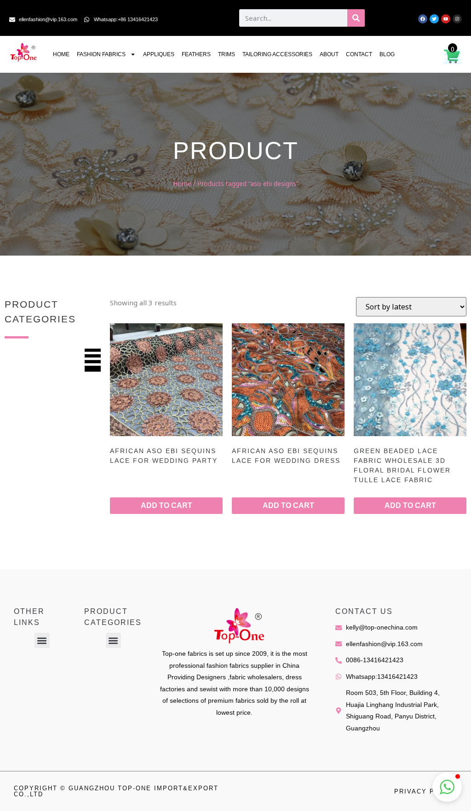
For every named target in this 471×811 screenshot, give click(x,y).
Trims (226, 54)
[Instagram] (457, 18)
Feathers (196, 54)
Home (61, 54)
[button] (42, 640)
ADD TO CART (166, 505)
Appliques (158, 54)
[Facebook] (422, 18)
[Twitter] (434, 18)
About (329, 54)
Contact (359, 54)
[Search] (356, 18)
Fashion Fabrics (101, 54)
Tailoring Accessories (277, 54)
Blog (387, 54)
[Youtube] (445, 18)
